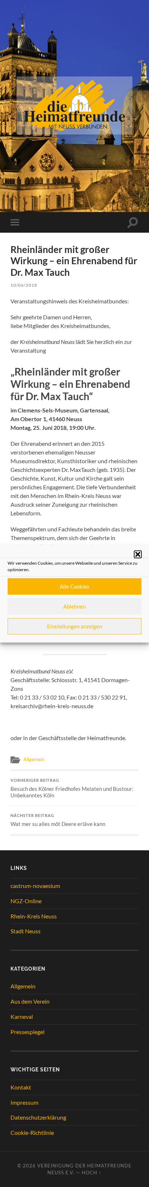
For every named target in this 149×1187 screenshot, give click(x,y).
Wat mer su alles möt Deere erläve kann (57, 820)
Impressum (24, 1102)
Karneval (21, 1016)
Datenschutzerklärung (38, 1117)
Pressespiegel (27, 1031)
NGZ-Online (26, 900)
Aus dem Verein (30, 1001)
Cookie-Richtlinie (32, 1132)
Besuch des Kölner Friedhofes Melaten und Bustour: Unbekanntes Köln (71, 788)
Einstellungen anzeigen (74, 626)
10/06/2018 (23, 285)
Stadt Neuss (25, 930)
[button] (137, 554)
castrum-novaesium (35, 885)
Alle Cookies (74, 586)
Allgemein (34, 759)
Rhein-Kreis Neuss (33, 916)
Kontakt (20, 1087)
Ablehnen (74, 606)
